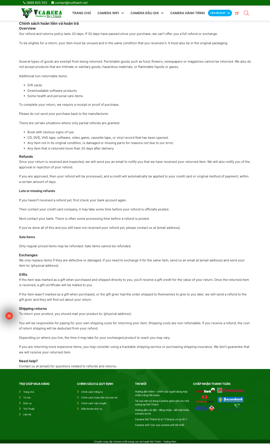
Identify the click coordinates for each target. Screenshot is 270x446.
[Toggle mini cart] (237, 13)
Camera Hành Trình (187, 13)
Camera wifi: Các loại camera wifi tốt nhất (159, 425)
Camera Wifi (108, 13)
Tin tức (27, 397)
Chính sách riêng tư (92, 391)
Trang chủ (81, 13)
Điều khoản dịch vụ (91, 408)
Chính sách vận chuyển (94, 403)
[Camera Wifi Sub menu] (122, 13)
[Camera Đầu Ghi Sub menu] (162, 13)
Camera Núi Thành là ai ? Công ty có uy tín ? (161, 419)
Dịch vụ (27, 403)
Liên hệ (27, 414)
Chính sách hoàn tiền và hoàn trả (99, 397)
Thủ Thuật (28, 408)
